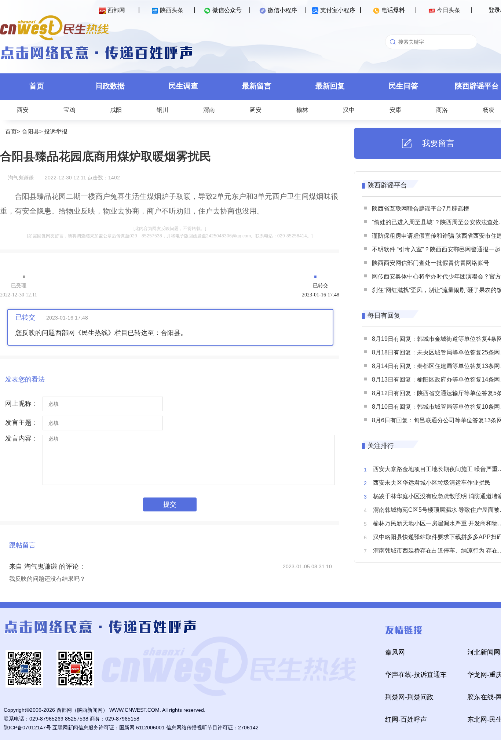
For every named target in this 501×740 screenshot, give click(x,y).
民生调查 (183, 86)
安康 (395, 110)
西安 (23, 110)
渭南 (209, 110)
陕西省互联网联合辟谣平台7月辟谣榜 (420, 208)
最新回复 (330, 86)
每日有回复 (384, 315)
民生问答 (403, 86)
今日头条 (448, 10)
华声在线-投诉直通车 (416, 674)
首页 (36, 86)
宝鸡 (69, 110)
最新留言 (256, 86)
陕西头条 (171, 10)
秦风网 (395, 652)
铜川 (162, 110)
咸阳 (116, 110)
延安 (256, 110)
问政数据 (110, 86)
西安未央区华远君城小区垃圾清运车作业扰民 (431, 483)
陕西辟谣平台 (387, 185)
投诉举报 (55, 131)
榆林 (302, 110)
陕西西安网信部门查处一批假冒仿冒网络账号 (430, 263)
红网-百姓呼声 (406, 719)
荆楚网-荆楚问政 (409, 697)
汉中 (349, 110)
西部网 (116, 10)
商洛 (442, 110)
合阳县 (30, 131)
